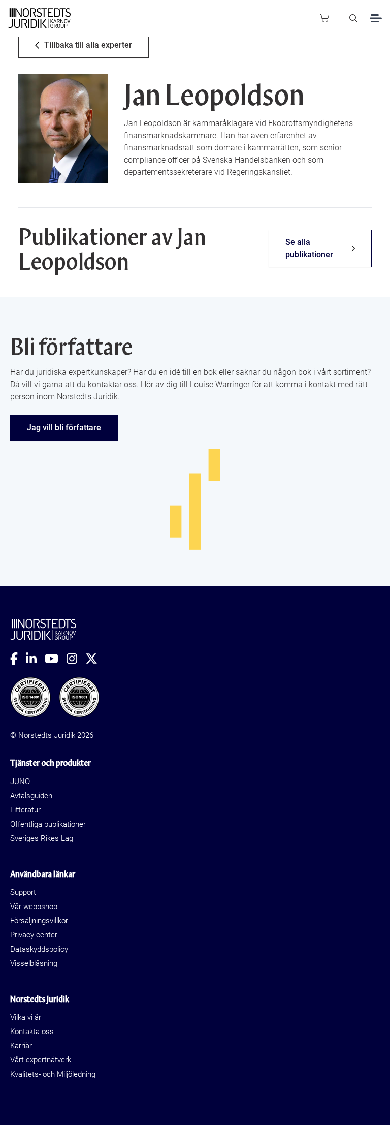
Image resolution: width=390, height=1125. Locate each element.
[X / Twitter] (95, 658)
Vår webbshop (33, 906)
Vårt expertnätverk (40, 1060)
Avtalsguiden (31, 795)
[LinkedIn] (35, 658)
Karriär (21, 1045)
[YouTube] (56, 658)
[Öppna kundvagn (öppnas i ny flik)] (324, 18)
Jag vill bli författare (64, 427)
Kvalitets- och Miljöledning (52, 1074)
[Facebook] (18, 658)
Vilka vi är (25, 1017)
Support (23, 892)
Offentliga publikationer (48, 824)
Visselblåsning (33, 963)
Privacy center (33, 935)
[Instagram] (76, 658)
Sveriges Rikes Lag (41, 838)
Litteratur (25, 810)
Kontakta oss (32, 1031)
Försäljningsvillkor (39, 920)
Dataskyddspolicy (39, 949)
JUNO (20, 781)
